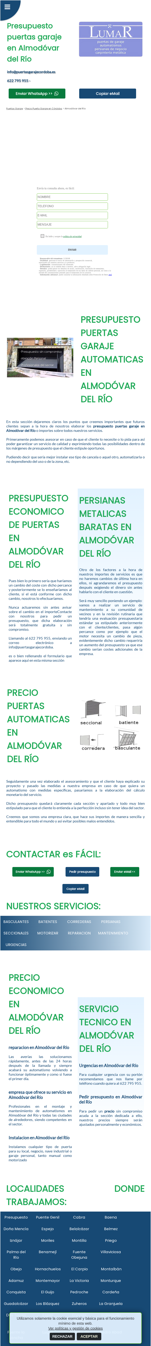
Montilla (79, 1240)
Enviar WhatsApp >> (34, 93)
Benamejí (48, 1251)
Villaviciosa (111, 1251)
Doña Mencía (16, 1228)
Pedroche (79, 1292)
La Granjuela (111, 1303)
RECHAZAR (62, 1336)
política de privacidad (72, 236)
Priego (111, 1240)
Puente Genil (47, 1217)
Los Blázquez (47, 1303)
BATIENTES (47, 921)
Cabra (79, 1217)
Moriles (47, 1240)
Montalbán (111, 1269)
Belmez (111, 1228)
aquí (110, 275)
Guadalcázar (16, 1303)
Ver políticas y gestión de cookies (75, 1328)
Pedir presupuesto (82, 872)
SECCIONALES (16, 933)
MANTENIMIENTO (113, 933)
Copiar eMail (108, 93)
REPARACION (79, 933)
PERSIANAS (110, 921)
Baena (111, 1217)
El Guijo (47, 1292)
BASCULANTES (16, 921)
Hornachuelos (48, 1269)
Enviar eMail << (124, 872)
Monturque (111, 1280)
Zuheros (79, 1303)
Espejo (47, 1228)
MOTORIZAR (47, 933)
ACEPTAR (89, 1336)
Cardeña (110, 1292)
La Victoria (79, 1280)
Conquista (16, 1292)
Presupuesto (16, 1217)
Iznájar (16, 1240)
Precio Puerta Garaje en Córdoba (43, 108)
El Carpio (79, 1269)
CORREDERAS (79, 921)
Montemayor (48, 1280)
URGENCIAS (16, 944)
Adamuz (16, 1280)
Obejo (16, 1269)
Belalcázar (79, 1228)
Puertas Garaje (14, 108)
